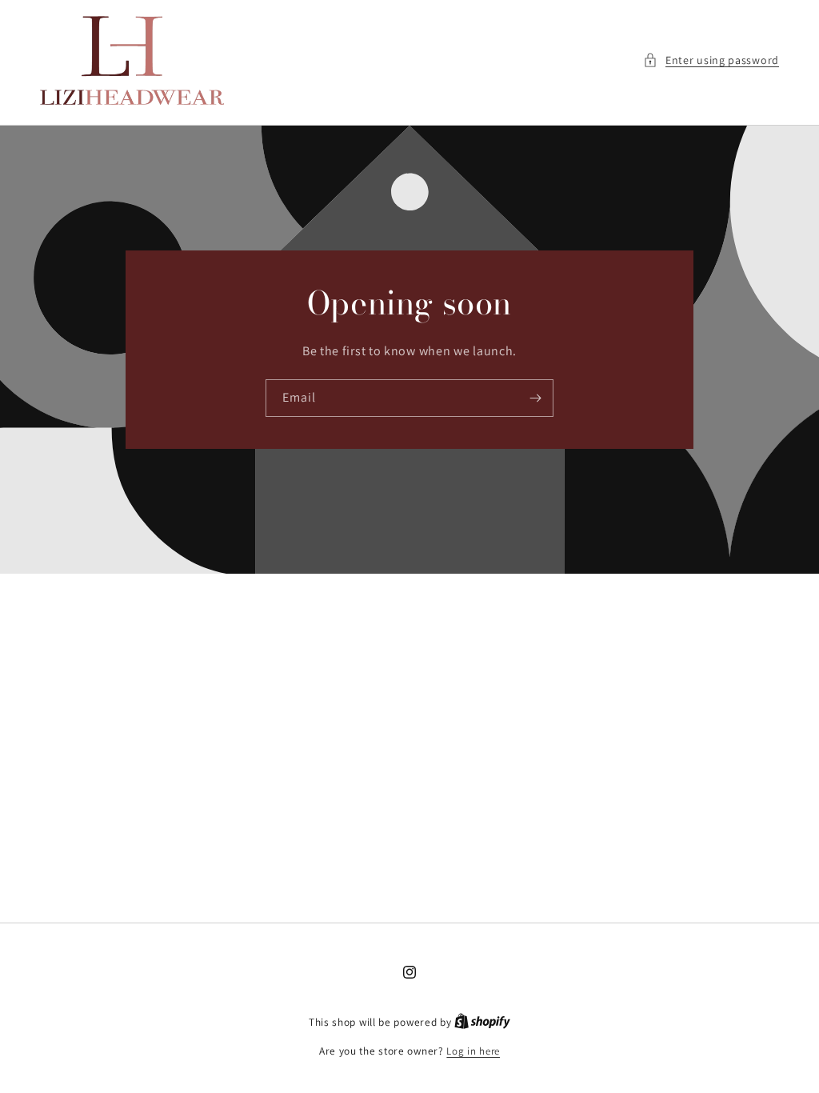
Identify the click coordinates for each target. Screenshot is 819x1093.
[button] (711, 60)
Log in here (473, 1051)
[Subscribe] (535, 398)
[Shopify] (482, 1022)
